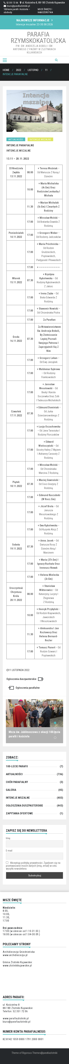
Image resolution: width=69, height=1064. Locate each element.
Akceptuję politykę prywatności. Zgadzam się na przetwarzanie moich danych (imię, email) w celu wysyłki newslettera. (33, 865)
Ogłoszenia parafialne (28, 687)
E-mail (9, 850)
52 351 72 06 (12, 2)
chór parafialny (17, 782)
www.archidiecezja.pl (15, 955)
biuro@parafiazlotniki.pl (18, 6)
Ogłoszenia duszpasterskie (21, 679)
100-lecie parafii (17, 766)
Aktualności (15, 139)
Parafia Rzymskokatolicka (38, 37)
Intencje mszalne (40, 139)
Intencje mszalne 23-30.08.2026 (34, 24)
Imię (8, 838)
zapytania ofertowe (19, 813)
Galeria (11, 790)
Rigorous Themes (31, 1052)
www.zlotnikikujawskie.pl (17, 965)
